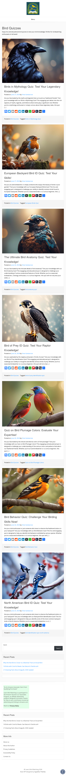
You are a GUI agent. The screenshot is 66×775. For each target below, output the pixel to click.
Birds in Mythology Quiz (33, 119)
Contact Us (6, 756)
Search (5, 645)
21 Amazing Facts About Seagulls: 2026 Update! (18, 670)
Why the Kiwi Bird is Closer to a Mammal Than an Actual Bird (22, 663)
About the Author (9, 746)
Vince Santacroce (27, 95)
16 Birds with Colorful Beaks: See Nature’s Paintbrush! (20, 666)
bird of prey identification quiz (35, 375)
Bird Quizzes (15, 119)
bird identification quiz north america (37, 633)
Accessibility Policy (9, 753)
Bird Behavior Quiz (31, 547)
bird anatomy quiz (31, 289)
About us (6, 742)
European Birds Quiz (32, 203)
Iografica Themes (40, 772)
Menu (33, 19)
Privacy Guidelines (9, 749)
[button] (62, 771)
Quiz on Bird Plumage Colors (34, 462)
